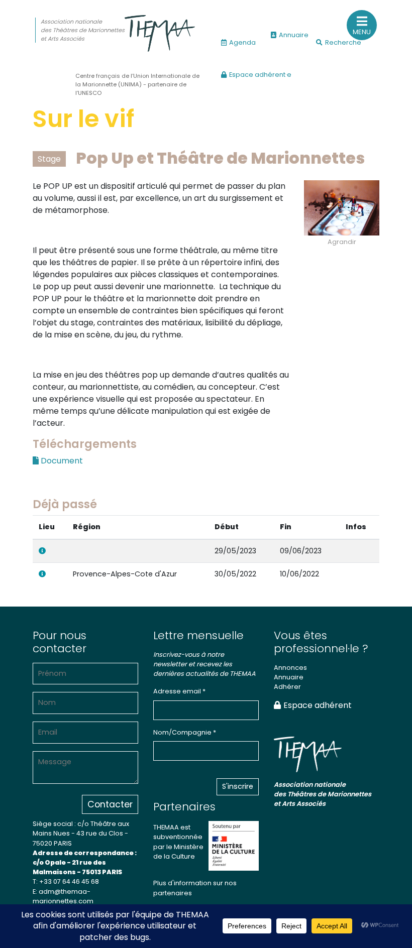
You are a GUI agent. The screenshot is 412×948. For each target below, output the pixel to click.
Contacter (110, 804)
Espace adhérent (317, 705)
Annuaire (293, 35)
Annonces (290, 667)
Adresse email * (179, 691)
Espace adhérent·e (260, 74)
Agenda (242, 42)
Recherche (343, 42)
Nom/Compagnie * (184, 732)
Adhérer (287, 686)
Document (61, 460)
